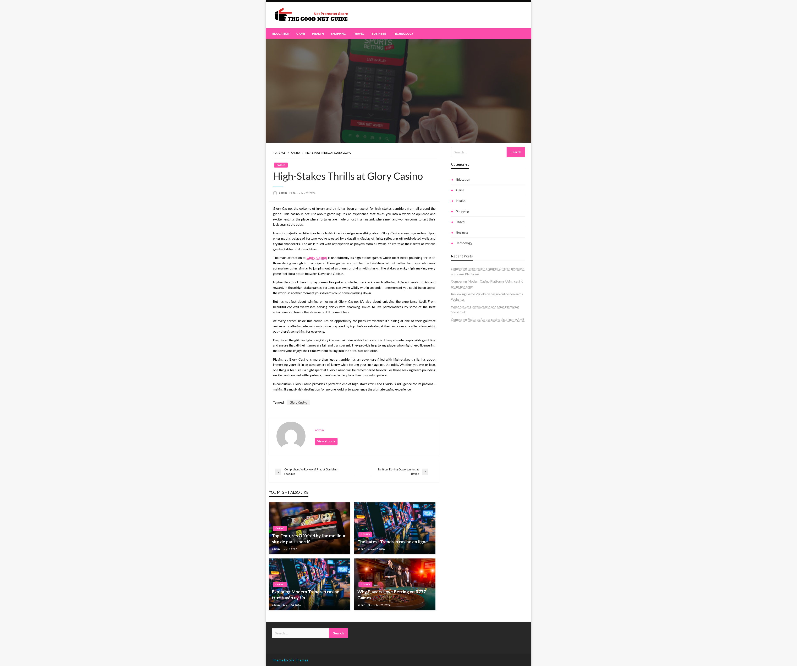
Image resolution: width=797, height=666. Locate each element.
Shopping (338, 33)
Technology (403, 33)
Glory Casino (317, 258)
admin (283, 192)
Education (280, 33)
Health (318, 33)
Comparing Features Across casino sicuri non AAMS (487, 319)
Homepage (279, 152)
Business (379, 33)
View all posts (326, 441)
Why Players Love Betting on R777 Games (391, 594)
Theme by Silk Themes (290, 660)
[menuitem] (281, 33)
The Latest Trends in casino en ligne (392, 541)
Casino (295, 152)
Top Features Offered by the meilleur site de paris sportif (309, 538)
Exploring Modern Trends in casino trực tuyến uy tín (305, 594)
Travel (358, 33)
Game (300, 33)
